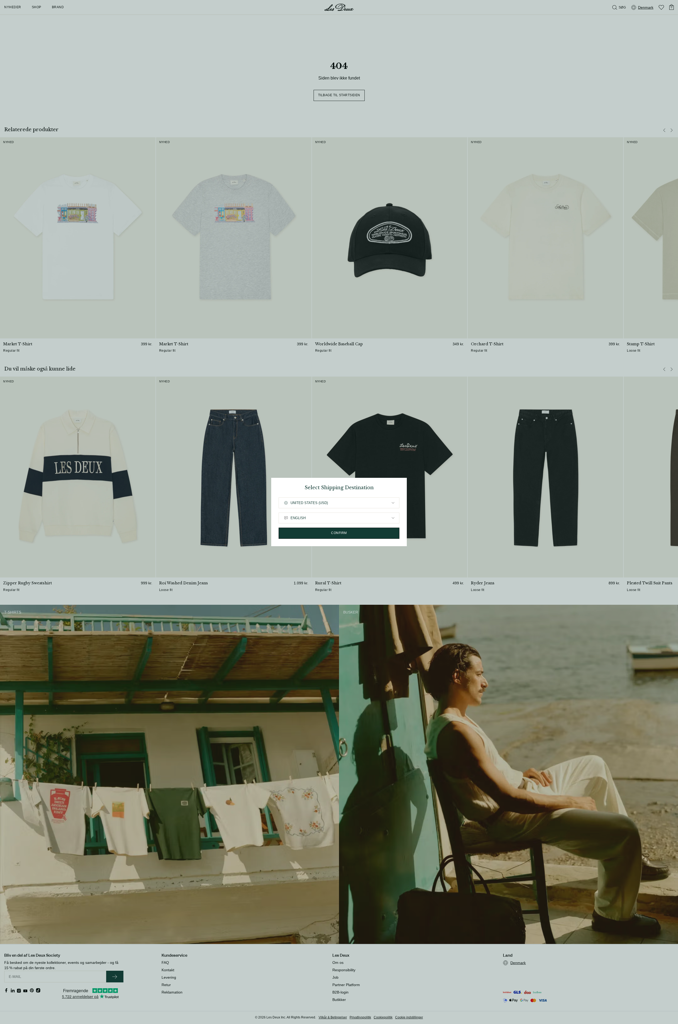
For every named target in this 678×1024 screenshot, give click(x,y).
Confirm (339, 533)
